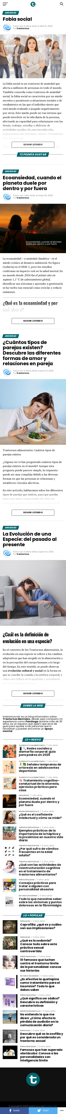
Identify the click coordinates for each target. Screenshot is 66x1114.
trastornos (23, 28)
